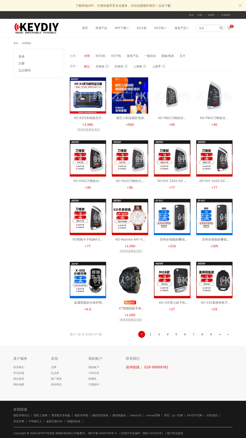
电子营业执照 (175, 433)
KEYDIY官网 (194, 415)
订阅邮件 (93, 384)
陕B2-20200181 (153, 433)
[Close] (240, 5)
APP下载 (120, 28)
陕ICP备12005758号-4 (102, 433)
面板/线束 (167, 56)
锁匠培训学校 (100, 415)
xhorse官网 (153, 415)
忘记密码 (24, 70)
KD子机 (159, 28)
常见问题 (18, 372)
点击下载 (164, 5)
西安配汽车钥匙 (61, 415)
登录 (191, 14)
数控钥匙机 (119, 415)
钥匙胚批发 (74, 421)
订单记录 (93, 372)
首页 (85, 28)
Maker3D (136, 415)
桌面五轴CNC (54, 421)
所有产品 (101, 28)
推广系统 (56, 378)
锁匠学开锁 (81, 415)
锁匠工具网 (40, 415)
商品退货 (18, 378)
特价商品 (56, 384)
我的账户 (93, 367)
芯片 (182, 56)
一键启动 (150, 56)
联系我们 (18, 367)
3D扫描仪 (212, 415)
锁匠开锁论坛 (21, 415)
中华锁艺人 (35, 421)
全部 (87, 56)
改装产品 (180, 28)
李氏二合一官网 (173, 415)
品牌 (53, 367)
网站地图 (18, 384)
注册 (199, 14)
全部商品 (26, 43)
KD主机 (142, 28)
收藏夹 (211, 14)
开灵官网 (18, 421)
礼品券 (55, 372)
